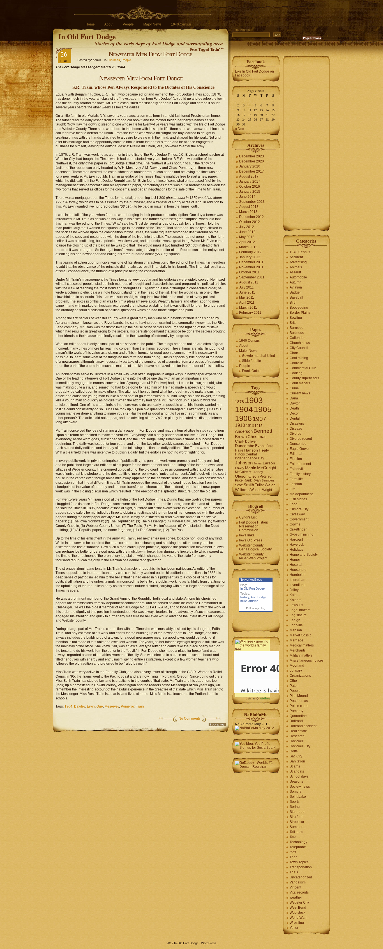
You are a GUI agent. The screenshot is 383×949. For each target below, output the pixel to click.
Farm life (296, 479)
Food (293, 504)
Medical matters (302, 645)
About (108, 24)
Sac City (296, 756)
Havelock (297, 544)
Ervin (91, 706)
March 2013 (248, 212)
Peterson (266, 476)
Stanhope (297, 812)
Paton (294, 686)
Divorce (295, 434)
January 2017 (249, 181)
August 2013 (249, 207)
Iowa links (246, 535)
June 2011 (247, 292)
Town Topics (299, 862)
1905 (263, 409)
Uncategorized (301, 877)
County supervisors (304, 378)
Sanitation (297, 761)
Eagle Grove (299, 449)
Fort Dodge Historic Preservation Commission (254, 526)
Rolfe (294, 751)
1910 (240, 425)
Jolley (294, 590)
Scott (239, 485)
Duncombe (244, 445)
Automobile (298, 277)
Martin (250, 468)
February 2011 (250, 313)
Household (298, 570)
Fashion (296, 484)
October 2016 (249, 187)
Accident (296, 257)
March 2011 (248, 308)
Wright (267, 490)
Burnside (296, 328)
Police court (299, 706)
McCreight (266, 468)
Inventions (297, 585)
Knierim (295, 600)
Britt (293, 323)
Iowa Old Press (250, 540)
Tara (293, 837)
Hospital (296, 565)
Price (239, 480)
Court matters (300, 383)
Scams (295, 766)
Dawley (79, 706)
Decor (294, 413)
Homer (295, 560)
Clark (239, 441)
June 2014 (247, 197)
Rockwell (297, 741)
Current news (300, 393)
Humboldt (297, 575)
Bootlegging (299, 308)
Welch (270, 485)
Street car (297, 822)
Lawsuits (296, 605)
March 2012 (248, 247)
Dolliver (251, 441)
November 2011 (251, 267)
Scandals (297, 771)
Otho (293, 681)
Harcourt (296, 539)
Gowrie (295, 524)
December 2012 (251, 217)
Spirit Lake (298, 797)
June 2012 (247, 232)
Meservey (112, 706)
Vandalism (298, 882)
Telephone (298, 847)
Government (299, 519)
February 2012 (250, 252)
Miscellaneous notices (307, 660)
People (128, 24)
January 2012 (249, 257)
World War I (298, 918)
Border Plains (300, 313)
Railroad (296, 721)
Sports (294, 802)
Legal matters (300, 610)
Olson (253, 476)
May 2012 (246, 237)
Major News (152, 24)
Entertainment (300, 464)
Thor (293, 857)
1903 (254, 400)
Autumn (295, 282)
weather (296, 897)
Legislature (298, 615)
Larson (269, 463)
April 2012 (247, 242)
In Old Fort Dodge (87, 36)
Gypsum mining (301, 534)
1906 (243, 418)
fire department (301, 494)
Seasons (296, 781)
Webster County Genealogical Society (255, 547)
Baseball (296, 297)
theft (293, 852)
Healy (264, 450)
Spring (295, 807)
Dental (295, 418)
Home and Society (304, 555)
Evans (260, 446)
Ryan (257, 480)
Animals (296, 267)
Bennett (262, 431)
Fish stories (298, 499)
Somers (295, 792)
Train (140, 706)
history (244, 597)
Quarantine (298, 716)
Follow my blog (255, 608)
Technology (298, 842)
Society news (300, 786)
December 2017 (251, 171)
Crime (294, 388)
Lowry (239, 468)
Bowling (296, 318)
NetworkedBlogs (251, 579)
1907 (259, 418)
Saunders (268, 480)
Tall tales (296, 832)
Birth (293, 302)
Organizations (300, 676)
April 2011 (247, 302)
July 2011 (246, 287)
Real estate (298, 731)
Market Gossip (301, 635)
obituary (296, 671)
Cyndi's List (248, 517)
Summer (296, 827)
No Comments (189, 718)
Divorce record (301, 439)
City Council (299, 348)
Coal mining (299, 358)
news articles (249, 601)
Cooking (296, 373)
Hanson (251, 450)
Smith (248, 484)
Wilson (255, 490)
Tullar (259, 485)
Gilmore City (299, 509)
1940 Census (181, 24)
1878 (239, 402)
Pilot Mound (299, 696)
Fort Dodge (258, 597)
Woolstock (297, 913)
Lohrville (296, 625)
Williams (242, 489)
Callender (297, 338)
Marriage (296, 640)
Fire (293, 489)
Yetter (294, 928)
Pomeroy (127, 706)
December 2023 (251, 156)
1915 (258, 425)
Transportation (301, 867)
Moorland (297, 665)
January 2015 (249, 192)
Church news (300, 343)
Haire (239, 450)
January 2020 (249, 166)
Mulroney (256, 472)
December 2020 (251, 161)
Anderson (244, 431)
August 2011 (248, 282)
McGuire (241, 472)
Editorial (296, 454)
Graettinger (298, 529)
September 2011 (251, 277)
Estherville (298, 469)
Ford (269, 446)
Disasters (297, 423)
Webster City (299, 902)
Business (113, 60)
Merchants (298, 650)
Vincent (295, 887)
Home (90, 24)
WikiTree (265, 698)
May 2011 (246, 297)
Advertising (298, 262)
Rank (248, 480)
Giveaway (297, 514)
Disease (296, 429)
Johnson (244, 462)
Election (296, 459)
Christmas (257, 436)
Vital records (299, 892)
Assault (295, 272)
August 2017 (249, 176)
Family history (300, 474)
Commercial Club (303, 368)
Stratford (296, 817)
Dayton (295, 403)
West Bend (298, 908)
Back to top (217, 724)
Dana (294, 398)
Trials (294, 872)
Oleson (241, 476)
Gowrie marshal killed (258, 356)
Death (294, 408)
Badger (295, 292)
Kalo (293, 595)
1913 (250, 426)
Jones (257, 463)
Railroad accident (303, 726)
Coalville (296, 363)
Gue (99, 706)
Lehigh (295, 620)
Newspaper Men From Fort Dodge (150, 54)
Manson (296, 630)
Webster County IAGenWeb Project (253, 556)
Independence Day (249, 458)
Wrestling (297, 923)
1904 (68, 706)
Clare (294, 353)
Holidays (296, 550)
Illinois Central (246, 454)
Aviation (296, 287)
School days (299, 776)
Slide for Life (251, 361)
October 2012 (249, 222)
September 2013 (252, 202)
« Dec (239, 129)
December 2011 (251, 262)
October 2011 (249, 272)
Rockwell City (300, 746)
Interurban (297, 580)
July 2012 (246, 227)
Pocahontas (299, 701)
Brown (241, 436)
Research (297, 736)
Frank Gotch (251, 371)
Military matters (301, 655)
